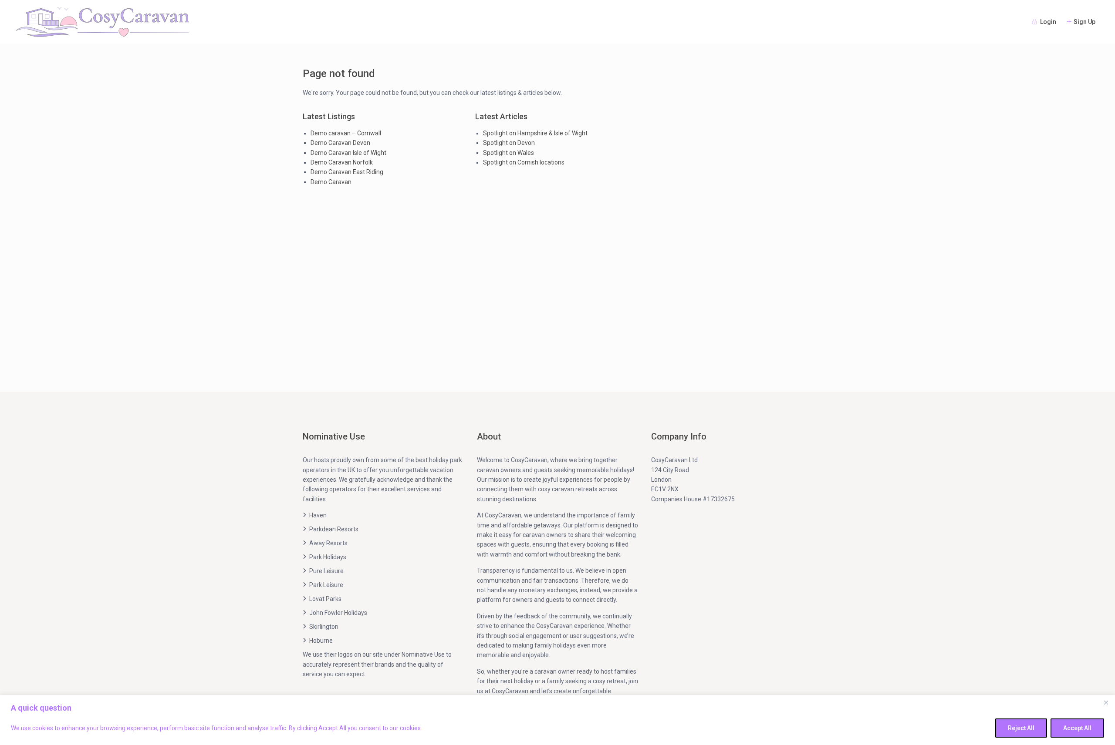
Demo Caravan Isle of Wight (348, 152)
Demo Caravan (331, 181)
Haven (318, 515)
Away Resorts (328, 543)
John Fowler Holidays (338, 612)
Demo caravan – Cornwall (346, 133)
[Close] (1106, 702)
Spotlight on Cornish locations (523, 162)
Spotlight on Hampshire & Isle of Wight (535, 133)
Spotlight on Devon (509, 142)
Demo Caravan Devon (340, 142)
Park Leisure (326, 584)
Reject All (1021, 728)
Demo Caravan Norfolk (342, 162)
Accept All (1077, 728)
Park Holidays (327, 557)
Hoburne (321, 640)
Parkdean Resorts (333, 529)
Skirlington (323, 626)
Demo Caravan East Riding (347, 171)
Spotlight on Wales (508, 152)
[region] (557, 720)
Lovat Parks (325, 598)
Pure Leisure (326, 570)
